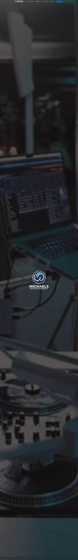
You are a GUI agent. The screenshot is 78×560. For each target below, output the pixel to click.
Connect (52, 1)
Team (42, 1)
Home (28, 1)
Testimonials (47, 1)
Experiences (37, 1)
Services (31, 1)
